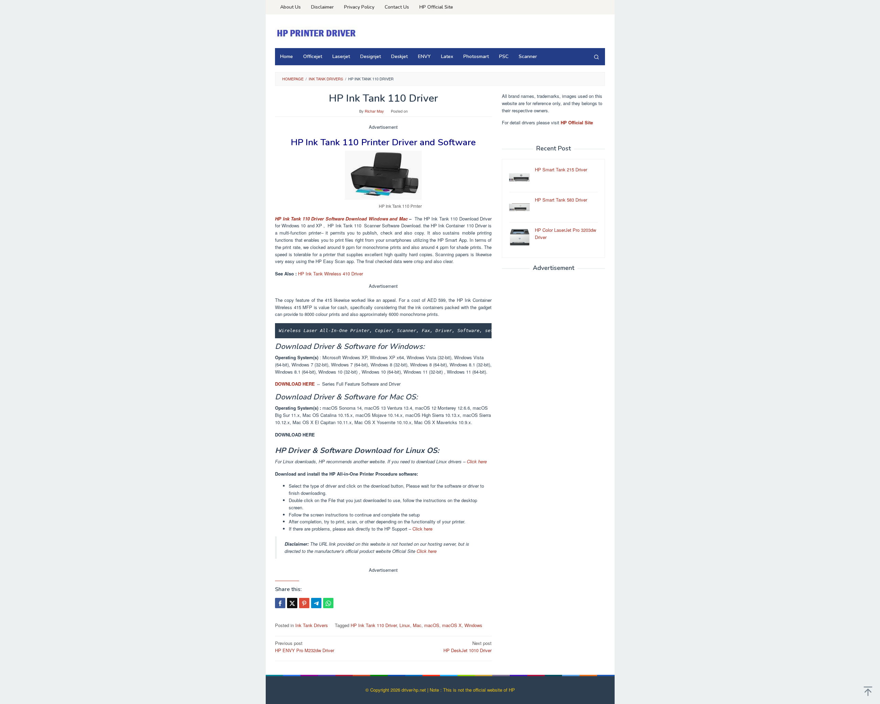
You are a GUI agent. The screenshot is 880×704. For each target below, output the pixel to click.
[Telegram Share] (316, 603)
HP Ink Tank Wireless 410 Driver (330, 273)
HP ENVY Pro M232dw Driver (304, 647)
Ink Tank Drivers (311, 625)
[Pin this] (304, 603)
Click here (477, 461)
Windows (473, 625)
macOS (431, 625)
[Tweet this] (292, 603)
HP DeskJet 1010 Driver (467, 647)
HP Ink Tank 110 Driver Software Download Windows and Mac (341, 218)
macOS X (452, 625)
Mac (417, 625)
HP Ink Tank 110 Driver (374, 625)
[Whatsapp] (328, 603)
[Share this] (280, 603)
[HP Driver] (317, 33)
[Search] (596, 56)
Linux (404, 625)
